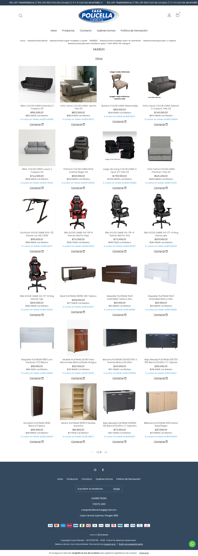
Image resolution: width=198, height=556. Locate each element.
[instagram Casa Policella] (95, 470)
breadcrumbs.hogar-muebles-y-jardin (68, 40)
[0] (176, 16)
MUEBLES (94, 40)
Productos (68, 30)
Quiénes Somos (106, 30)
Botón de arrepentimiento (131, 544)
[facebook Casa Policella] (103, 470)
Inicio (54, 30)
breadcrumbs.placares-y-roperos (159, 40)
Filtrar (99, 58)
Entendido (144, 553)
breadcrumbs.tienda (37, 40)
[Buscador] (22, 16)
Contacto (86, 30)
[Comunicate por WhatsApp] (192, 544)
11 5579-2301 (99, 504)
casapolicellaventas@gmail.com (99, 509)
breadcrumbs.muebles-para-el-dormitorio (120, 40)
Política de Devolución (134, 30)
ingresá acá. (110, 544)
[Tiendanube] (99, 535)
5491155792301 (99, 498)
